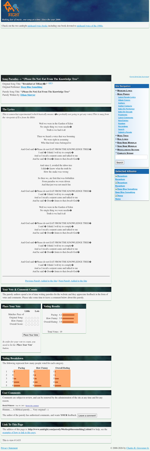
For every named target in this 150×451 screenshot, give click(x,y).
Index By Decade (125, 112)
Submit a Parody (125, 132)
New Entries (123, 121)
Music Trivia (122, 135)
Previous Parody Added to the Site (41, 280)
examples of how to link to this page (19, 432)
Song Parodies (10, 79)
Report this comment (32, 406)
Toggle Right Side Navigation (139, 77)
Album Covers (124, 100)
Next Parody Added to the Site (73, 280)
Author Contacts (125, 106)
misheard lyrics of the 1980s (90, 25)
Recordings (123, 126)
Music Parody (123, 94)
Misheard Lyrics (124, 90)
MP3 (50, 83)
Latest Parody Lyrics (127, 97)
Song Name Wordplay (127, 146)
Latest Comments (125, 118)
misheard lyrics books (38, 25)
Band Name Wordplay (127, 142)
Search (121, 129)
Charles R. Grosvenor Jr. (137, 447)
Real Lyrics (122, 139)
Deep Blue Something (31, 87)
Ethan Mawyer (28, 94)
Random (121, 124)
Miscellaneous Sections (128, 149)
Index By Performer (126, 109)
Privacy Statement (9, 447)
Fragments (122, 115)
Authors (121, 103)
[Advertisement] (75, 51)
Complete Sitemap (125, 153)
